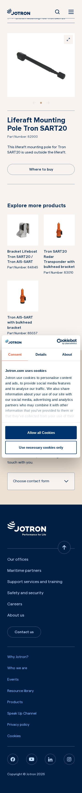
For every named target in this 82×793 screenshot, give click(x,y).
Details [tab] (41, 354)
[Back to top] (64, 547)
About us (15, 615)
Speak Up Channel (21, 713)
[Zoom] (68, 39)
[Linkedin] (50, 759)
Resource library (20, 691)
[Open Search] (57, 11)
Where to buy (41, 169)
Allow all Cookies (41, 432)
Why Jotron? (17, 657)
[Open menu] (70, 11)
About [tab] (67, 354)
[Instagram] (69, 759)
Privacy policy (18, 724)
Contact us (24, 632)
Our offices (17, 559)
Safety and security (25, 593)
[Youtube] (31, 759)
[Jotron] (20, 12)
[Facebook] (12, 759)
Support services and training (34, 582)
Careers (14, 604)
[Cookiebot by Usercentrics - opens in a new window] (58, 342)
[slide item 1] (41, 103)
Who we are (17, 668)
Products (15, 702)
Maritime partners (24, 570)
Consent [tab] (15, 354)
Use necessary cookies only (41, 447)
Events (13, 679)
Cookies (14, 736)
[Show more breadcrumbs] (12, 18)
